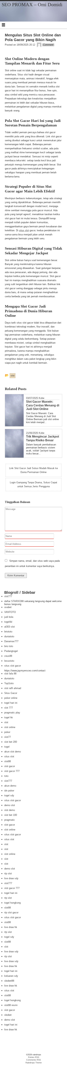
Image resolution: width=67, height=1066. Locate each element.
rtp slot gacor (11, 912)
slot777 (8, 596)
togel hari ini (10, 702)
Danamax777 (11, 641)
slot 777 (8, 707)
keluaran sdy (11, 975)
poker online (10, 698)
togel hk (8, 717)
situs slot (24, 230)
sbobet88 (9, 980)
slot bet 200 (10, 741)
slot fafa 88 (10, 673)
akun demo (10, 785)
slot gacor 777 (12, 771)
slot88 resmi (10, 1005)
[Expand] (3, 24)
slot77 (7, 737)
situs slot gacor (12, 665)
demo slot (9, 805)
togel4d (8, 621)
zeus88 (8, 656)
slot (6, 722)
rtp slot (8, 873)
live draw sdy (11, 878)
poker (7, 732)
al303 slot (9, 626)
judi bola (8, 617)
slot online (9, 727)
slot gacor (9, 766)
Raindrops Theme (33, 1062)
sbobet (8, 1014)
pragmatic (9, 819)
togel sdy (9, 795)
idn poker (9, 790)
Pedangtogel (11, 651)
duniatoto (9, 636)
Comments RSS (33, 1060)
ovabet (8, 607)
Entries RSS (33, 1057)
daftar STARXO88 (14, 601)
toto (6, 776)
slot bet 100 (10, 815)
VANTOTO (10, 612)
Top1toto (9, 683)
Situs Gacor (10, 693)
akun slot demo (12, 751)
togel (6, 746)
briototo (8, 631)
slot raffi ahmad (12, 688)
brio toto (8, 646)
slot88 (7, 761)
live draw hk (10, 927)
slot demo (9, 810)
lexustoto (9, 660)
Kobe (41, 398)
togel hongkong (12, 902)
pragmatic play (12, 712)
